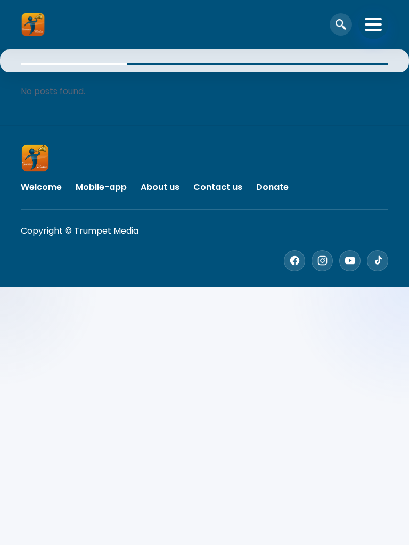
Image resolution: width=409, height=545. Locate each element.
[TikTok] (377, 260)
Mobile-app (101, 187)
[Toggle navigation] (373, 24)
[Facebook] (294, 260)
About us (160, 187)
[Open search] (341, 24)
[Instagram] (322, 260)
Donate (272, 187)
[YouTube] (350, 260)
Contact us (217, 187)
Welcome (41, 187)
